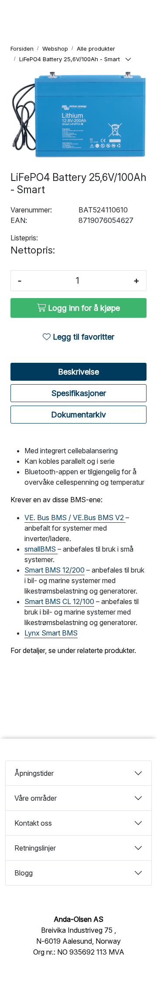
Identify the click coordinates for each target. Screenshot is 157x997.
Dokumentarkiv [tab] (78, 414)
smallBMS (41, 549)
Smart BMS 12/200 (54, 570)
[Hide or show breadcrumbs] (128, 59)
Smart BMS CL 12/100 (59, 601)
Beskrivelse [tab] (78, 371)
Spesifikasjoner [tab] (78, 393)
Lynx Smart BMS (51, 633)
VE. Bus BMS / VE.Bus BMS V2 (75, 517)
